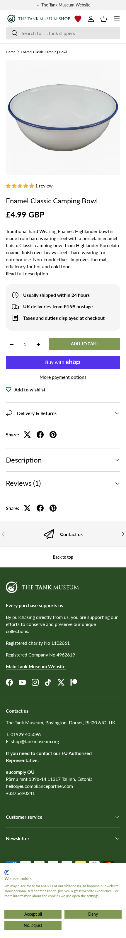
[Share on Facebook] (40, 434)
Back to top (63, 557)
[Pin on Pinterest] (53, 434)
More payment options (63, 377)
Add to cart (84, 343)
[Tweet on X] (27, 434)
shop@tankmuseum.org (35, 741)
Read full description (27, 273)
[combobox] (63, 33)
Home (10, 52)
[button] (103, 18)
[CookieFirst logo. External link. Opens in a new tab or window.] (6, 872)
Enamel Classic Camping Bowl (44, 52)
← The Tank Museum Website (63, 4)
